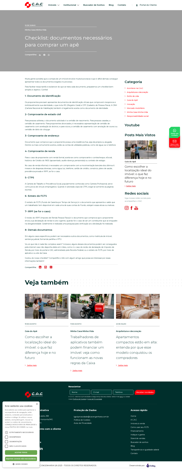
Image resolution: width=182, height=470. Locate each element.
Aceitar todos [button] (21, 452)
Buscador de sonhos (139, 442)
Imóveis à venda (138, 423)
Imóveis (52, 5)
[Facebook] (45, 55)
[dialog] (21, 434)
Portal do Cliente (148, 5)
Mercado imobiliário (136, 108)
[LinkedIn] (41, 55)
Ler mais (29, 427)
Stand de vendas (138, 438)
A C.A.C (134, 420)
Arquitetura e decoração (137, 92)
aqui (121, 396)
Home (133, 416)
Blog (111, 5)
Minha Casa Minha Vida (137, 112)
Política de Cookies (79, 399)
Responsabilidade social (138, 116)
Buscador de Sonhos (94, 5)
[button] (21, 464)
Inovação (131, 104)
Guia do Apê (132, 100)
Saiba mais (131, 186)
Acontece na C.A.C (135, 88)
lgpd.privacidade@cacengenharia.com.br (91, 417)
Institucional (70, 5)
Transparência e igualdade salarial (145, 450)
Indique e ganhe (138, 435)
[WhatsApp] (50, 55)
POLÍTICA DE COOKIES (18, 427)
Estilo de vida (133, 96)
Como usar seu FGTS (140, 427)
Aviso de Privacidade (94, 399)
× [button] (37, 404)
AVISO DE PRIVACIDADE (27, 425)
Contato (122, 5)
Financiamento (137, 431)
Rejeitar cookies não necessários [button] (21, 459)
